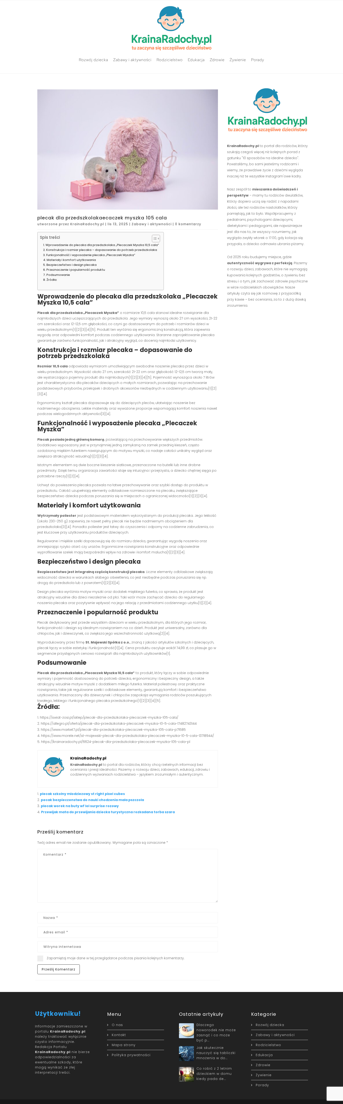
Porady (257, 59)
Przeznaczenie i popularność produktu (75, 270)
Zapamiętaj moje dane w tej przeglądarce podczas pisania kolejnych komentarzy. (116, 958)
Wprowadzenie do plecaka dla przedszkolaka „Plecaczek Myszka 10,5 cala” (102, 245)
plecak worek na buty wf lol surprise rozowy (80, 806)
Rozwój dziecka (93, 59)
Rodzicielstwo (170, 59)
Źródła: (51, 280)
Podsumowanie (58, 275)
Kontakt (119, 1035)
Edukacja (196, 59)
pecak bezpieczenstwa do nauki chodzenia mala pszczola (92, 800)
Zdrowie (217, 59)
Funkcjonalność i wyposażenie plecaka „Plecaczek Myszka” (90, 255)
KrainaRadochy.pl (87, 224)
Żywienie (238, 59)
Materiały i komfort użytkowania (71, 260)
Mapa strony (124, 1045)
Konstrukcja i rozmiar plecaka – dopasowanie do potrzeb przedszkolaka (101, 250)
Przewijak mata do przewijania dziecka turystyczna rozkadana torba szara (108, 812)
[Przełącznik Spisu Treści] (153, 239)
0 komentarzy (188, 224)
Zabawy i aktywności (132, 59)
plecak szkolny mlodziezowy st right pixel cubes (82, 793)
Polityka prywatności (131, 1055)
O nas (117, 1025)
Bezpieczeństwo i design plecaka (71, 265)
